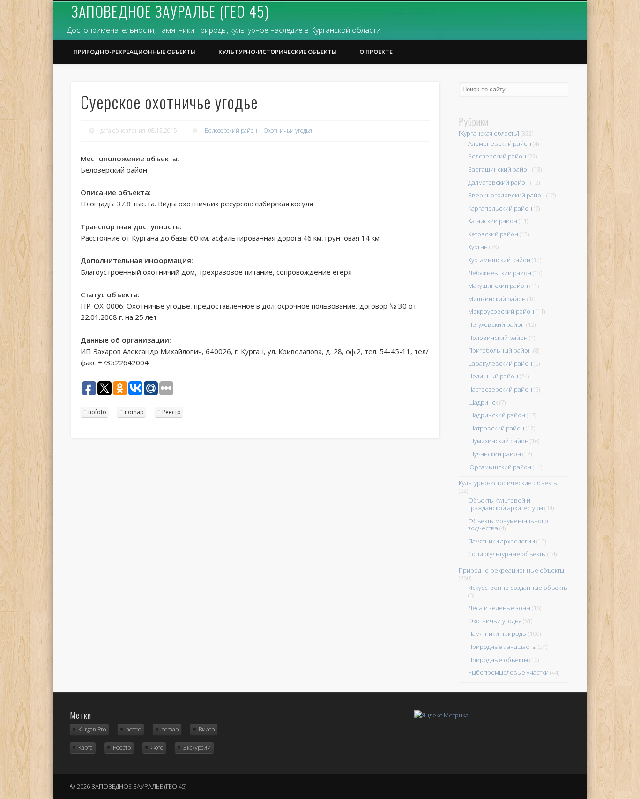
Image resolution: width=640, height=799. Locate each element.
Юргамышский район (499, 467)
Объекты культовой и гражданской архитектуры (505, 504)
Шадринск (483, 402)
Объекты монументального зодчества (508, 525)
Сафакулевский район (500, 363)
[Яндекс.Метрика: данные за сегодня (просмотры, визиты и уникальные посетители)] (441, 715)
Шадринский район (496, 415)
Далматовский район (498, 182)
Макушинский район (498, 285)
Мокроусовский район (501, 311)
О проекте (376, 51)
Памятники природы (497, 633)
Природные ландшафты (502, 646)
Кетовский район (493, 234)
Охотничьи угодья (287, 131)
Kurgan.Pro (92, 729)
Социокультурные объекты (507, 554)
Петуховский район (496, 324)
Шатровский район (496, 428)
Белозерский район (231, 131)
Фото (157, 748)
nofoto (97, 412)
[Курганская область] (489, 133)
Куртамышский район (499, 260)
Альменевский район (499, 143)
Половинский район (498, 337)
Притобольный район (500, 350)
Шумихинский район (498, 441)
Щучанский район (494, 454)
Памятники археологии (501, 541)
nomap (134, 412)
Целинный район (493, 376)
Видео (207, 729)
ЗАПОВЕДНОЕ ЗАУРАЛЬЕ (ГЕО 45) (170, 11)
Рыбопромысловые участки (508, 672)
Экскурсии (197, 748)
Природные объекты (498, 660)
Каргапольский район (500, 208)
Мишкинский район (497, 298)
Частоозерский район (500, 389)
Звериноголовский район (506, 195)
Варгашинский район (499, 169)
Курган (478, 246)
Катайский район (492, 221)
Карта (85, 748)
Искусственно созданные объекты (518, 587)
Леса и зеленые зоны (499, 607)
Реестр (171, 412)
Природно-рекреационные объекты (135, 51)
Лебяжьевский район (499, 273)
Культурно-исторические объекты (277, 51)
